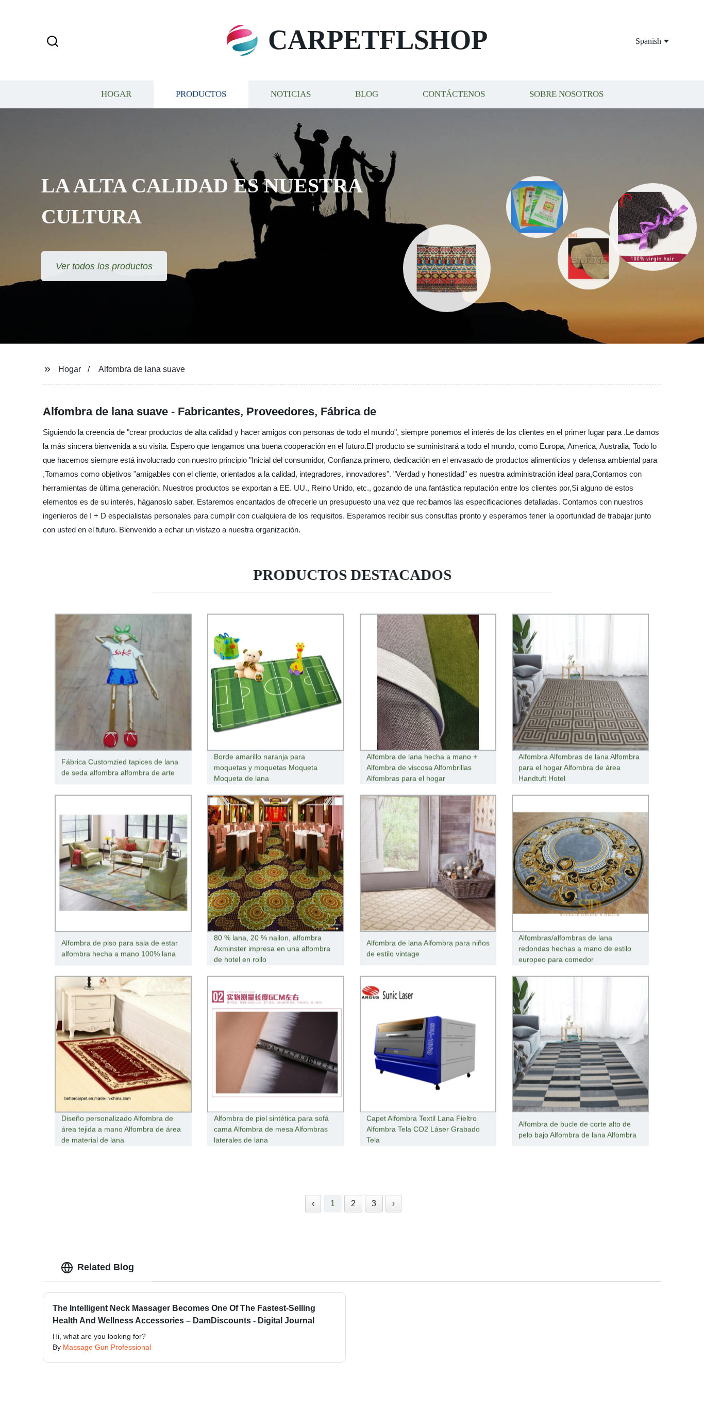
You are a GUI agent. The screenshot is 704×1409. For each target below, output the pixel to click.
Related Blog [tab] (105, 1267)
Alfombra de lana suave (141, 369)
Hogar (116, 94)
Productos (201, 94)
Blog (366, 94)
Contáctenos (454, 94)
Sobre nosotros (566, 94)
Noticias (291, 94)
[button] (52, 42)
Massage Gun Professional (107, 1347)
